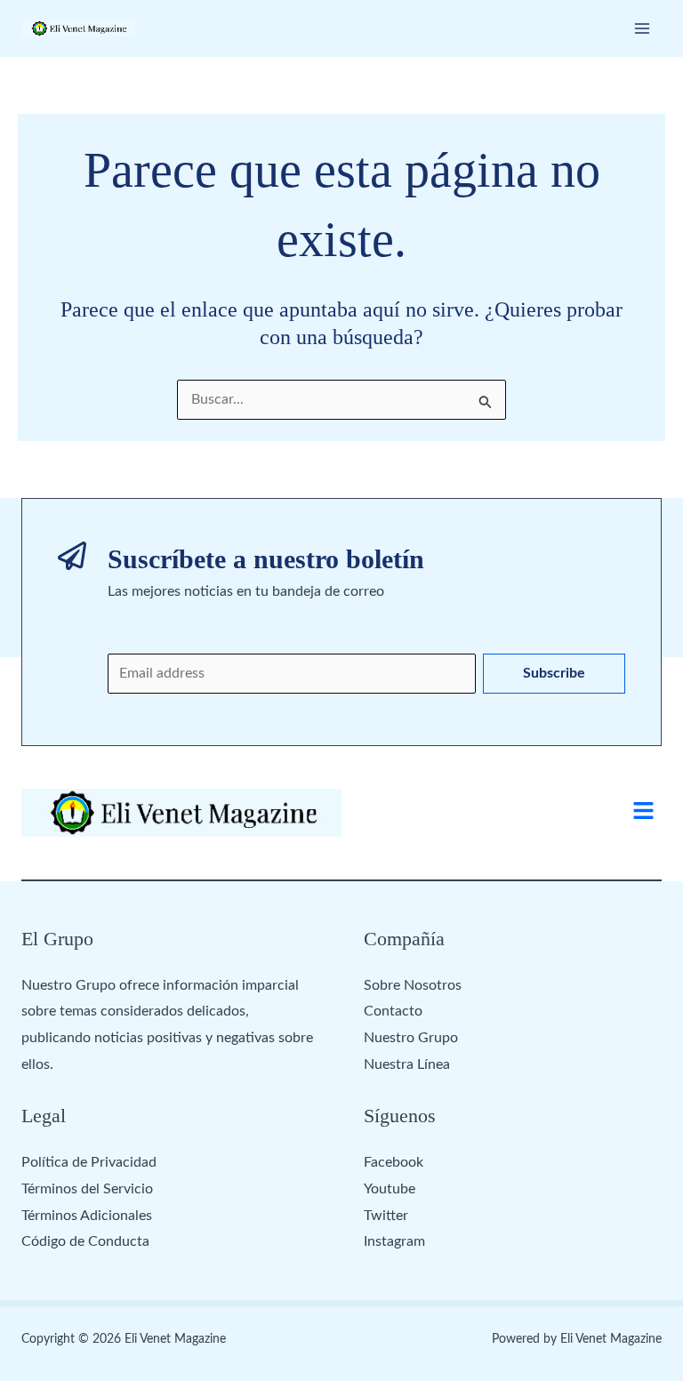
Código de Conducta (85, 1241)
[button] (644, 812)
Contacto (393, 1011)
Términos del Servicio (87, 1189)
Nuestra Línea (407, 1064)
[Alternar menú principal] (642, 28)
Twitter (386, 1215)
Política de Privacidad (89, 1162)
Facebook (393, 1162)
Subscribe (554, 673)
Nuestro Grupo (411, 1038)
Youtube (389, 1189)
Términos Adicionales (86, 1215)
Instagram (394, 1241)
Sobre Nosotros (413, 985)
